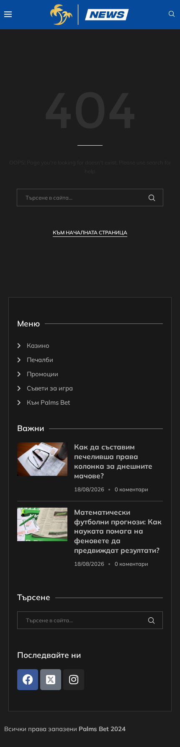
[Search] (171, 14)
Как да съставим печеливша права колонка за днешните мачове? (113, 461)
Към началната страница (90, 232)
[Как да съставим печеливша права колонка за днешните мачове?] (42, 459)
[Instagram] (73, 679)
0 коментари (131, 489)
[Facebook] (27, 679)
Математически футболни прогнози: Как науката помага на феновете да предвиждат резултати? (118, 531)
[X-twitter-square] (50, 679)
